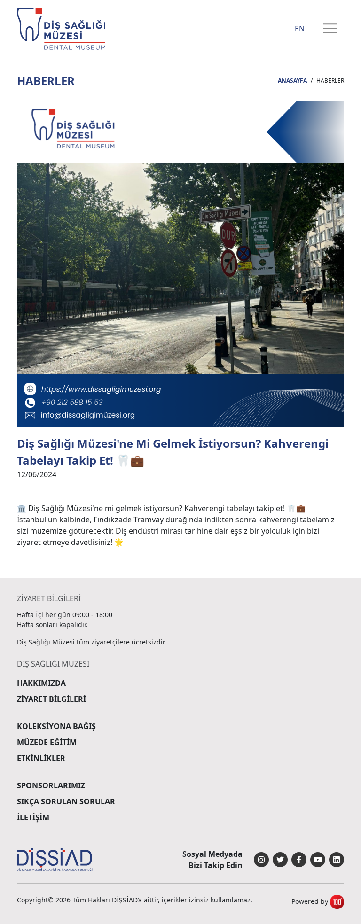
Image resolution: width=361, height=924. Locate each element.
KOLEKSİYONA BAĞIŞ (56, 726)
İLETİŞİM (33, 817)
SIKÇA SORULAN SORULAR (66, 801)
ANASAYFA (292, 81)
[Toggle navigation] (330, 28)
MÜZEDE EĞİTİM (47, 742)
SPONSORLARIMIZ (51, 785)
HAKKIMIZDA (41, 683)
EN (300, 28)
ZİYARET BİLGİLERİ (51, 699)
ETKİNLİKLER (41, 758)
